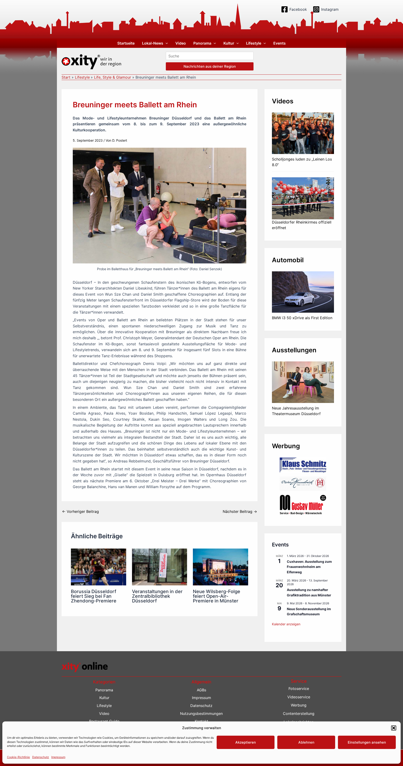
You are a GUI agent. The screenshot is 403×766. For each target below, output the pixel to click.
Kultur (228, 43)
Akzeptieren (245, 742)
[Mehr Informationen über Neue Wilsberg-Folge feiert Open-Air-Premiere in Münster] (220, 566)
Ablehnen (306, 742)
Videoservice (298, 697)
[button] (393, 728)
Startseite (126, 43)
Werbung (298, 705)
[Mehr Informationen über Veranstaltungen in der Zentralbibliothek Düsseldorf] (159, 566)
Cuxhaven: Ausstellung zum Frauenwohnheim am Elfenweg (309, 567)
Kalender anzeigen (286, 624)
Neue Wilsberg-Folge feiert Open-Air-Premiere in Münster (216, 596)
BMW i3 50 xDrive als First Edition (302, 317)
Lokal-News (152, 43)
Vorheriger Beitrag (80, 511)
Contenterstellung (298, 713)
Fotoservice (298, 688)
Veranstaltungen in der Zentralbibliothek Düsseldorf (157, 596)
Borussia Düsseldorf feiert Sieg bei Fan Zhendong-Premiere (93, 596)
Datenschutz (40, 757)
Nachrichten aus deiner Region (210, 66)
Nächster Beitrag (240, 511)
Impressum (58, 757)
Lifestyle (253, 43)
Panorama (202, 43)
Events (279, 43)
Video (180, 43)
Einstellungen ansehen (367, 742)
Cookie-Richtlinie (18, 757)
